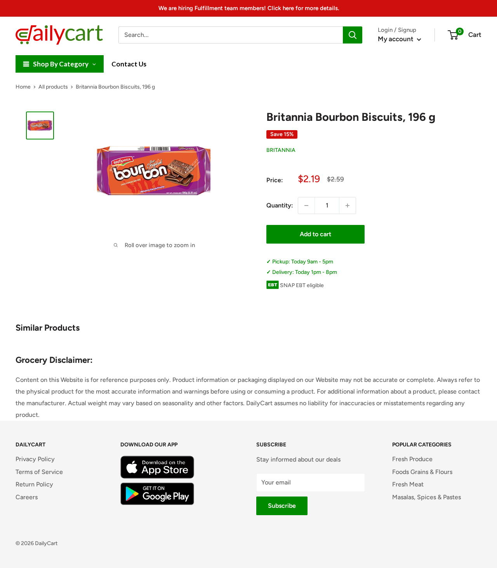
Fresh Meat (408, 484)
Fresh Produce (412, 459)
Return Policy (34, 484)
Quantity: (279, 205)
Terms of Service (39, 472)
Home (23, 87)
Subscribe (282, 505)
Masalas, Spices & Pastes (426, 497)
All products (53, 87)
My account (396, 39)
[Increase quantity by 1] (347, 205)
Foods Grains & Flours (422, 472)
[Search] (352, 35)
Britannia (280, 150)
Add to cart (315, 234)
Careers (27, 497)
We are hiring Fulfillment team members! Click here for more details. (248, 8)
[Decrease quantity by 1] (306, 205)
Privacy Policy (35, 459)
